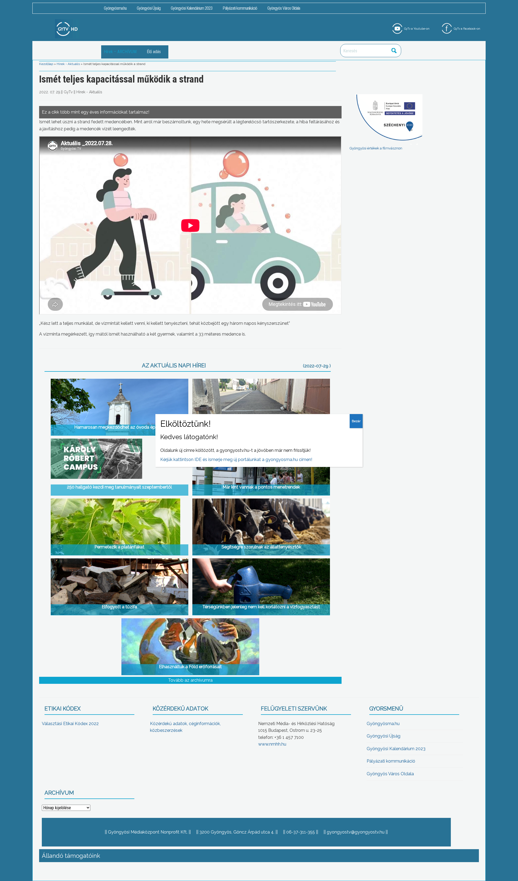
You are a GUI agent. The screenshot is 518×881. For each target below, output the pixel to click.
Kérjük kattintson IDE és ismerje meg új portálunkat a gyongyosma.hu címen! (236, 459)
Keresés (394, 50)
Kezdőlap (46, 64)
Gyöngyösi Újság (149, 8)
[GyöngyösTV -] (67, 28)
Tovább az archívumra (190, 680)
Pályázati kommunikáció (240, 8)
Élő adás (154, 51)
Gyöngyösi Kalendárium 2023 (191, 8)
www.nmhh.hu (272, 744)
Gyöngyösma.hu (115, 8)
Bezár (356, 421)
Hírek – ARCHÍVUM (120, 51)
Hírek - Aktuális (68, 64)
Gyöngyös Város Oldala (283, 8)
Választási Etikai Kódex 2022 (70, 723)
